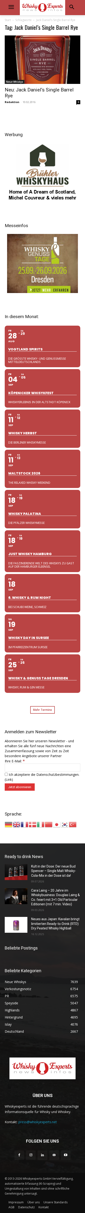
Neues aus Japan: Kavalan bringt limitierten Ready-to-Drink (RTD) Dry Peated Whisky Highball (55, 923)
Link (9, 779)
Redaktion (12, 102)
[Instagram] (30, 1155)
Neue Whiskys (14, 81)
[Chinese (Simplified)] (49, 824)
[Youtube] (65, 1155)
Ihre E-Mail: (15, 761)
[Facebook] (19, 1155)
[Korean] (65, 824)
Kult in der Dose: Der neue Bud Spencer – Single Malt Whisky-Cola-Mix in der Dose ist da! (53, 870)
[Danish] (33, 824)
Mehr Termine (42, 710)
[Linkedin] (42, 1155)
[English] (17, 824)
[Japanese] (57, 824)
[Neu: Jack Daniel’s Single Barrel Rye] (42, 59)
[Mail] (54, 1155)
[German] (9, 824)
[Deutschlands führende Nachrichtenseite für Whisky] (42, 7)
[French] (25, 824)
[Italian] (41, 824)
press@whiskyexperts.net (37, 1122)
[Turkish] (73, 824)
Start (8, 20)
